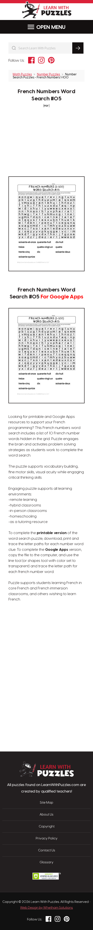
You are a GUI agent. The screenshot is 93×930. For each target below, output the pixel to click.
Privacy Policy (47, 838)
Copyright (47, 826)
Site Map (46, 802)
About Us (46, 814)
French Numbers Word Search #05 (46, 95)
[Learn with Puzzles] (46, 776)
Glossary (46, 862)
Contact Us (46, 850)
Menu (58, 27)
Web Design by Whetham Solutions (46, 908)
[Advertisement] (46, 623)
